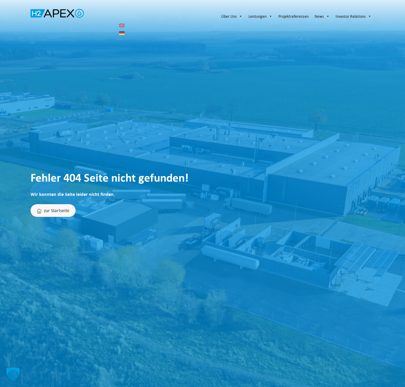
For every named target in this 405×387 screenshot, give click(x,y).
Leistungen (257, 16)
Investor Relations (351, 16)
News (319, 16)
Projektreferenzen (293, 16)
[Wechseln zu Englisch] (246, 25)
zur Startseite (56, 210)
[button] (13, 374)
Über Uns (229, 16)
